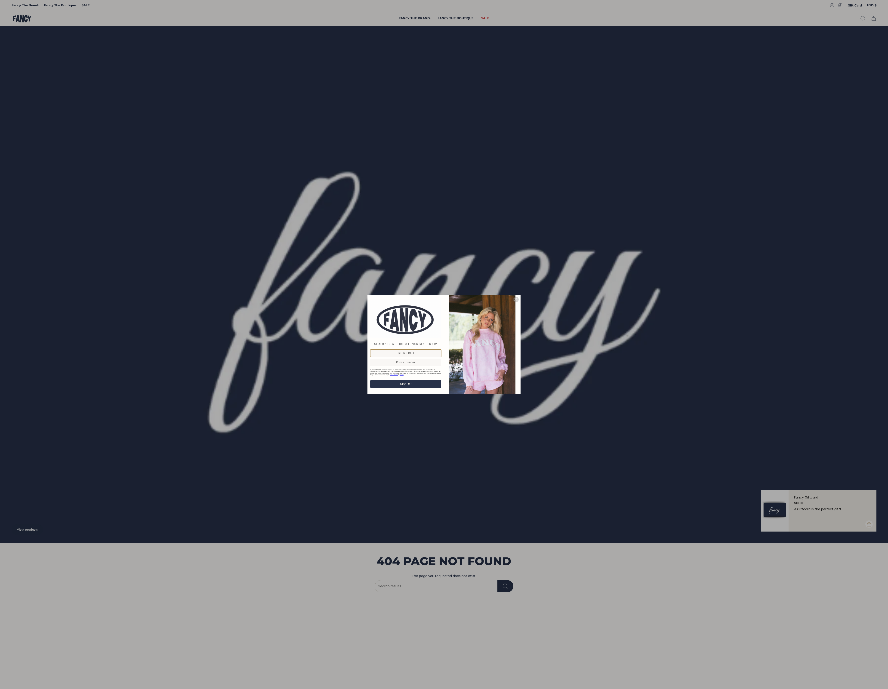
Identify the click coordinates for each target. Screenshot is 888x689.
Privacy (402, 375)
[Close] (516, 299)
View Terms (394, 375)
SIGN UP (405, 384)
